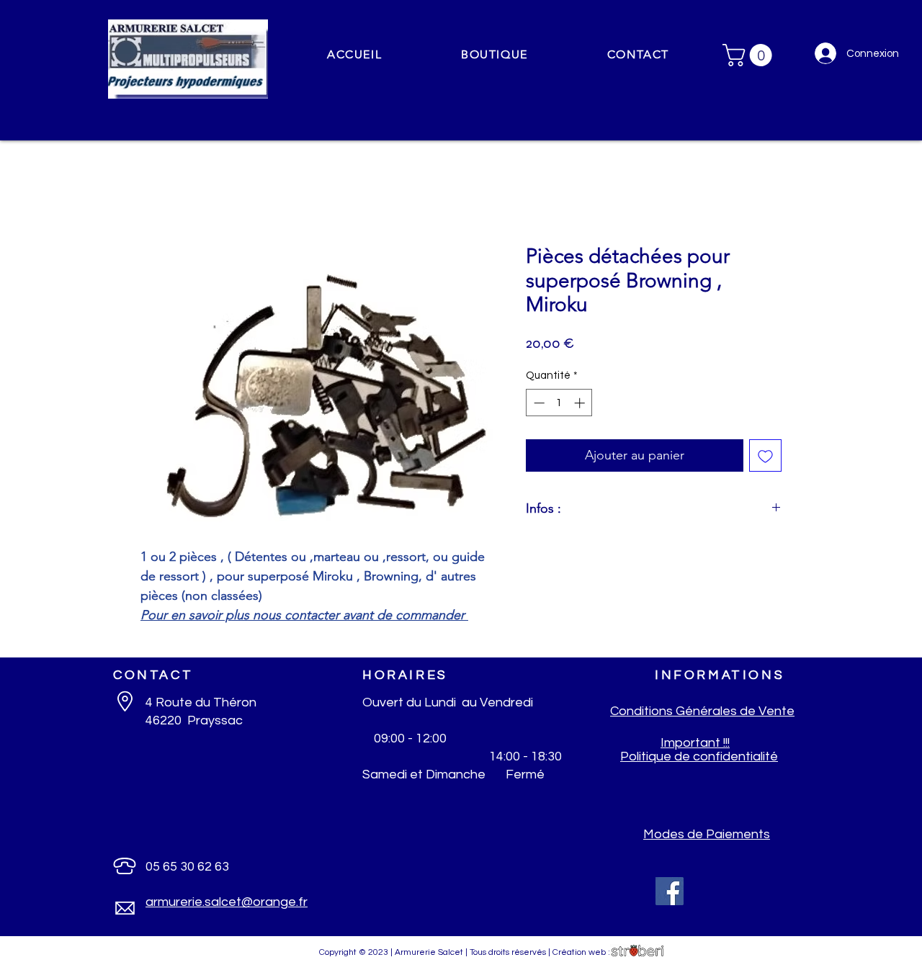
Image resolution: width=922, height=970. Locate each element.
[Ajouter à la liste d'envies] (765, 455)
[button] (494, 55)
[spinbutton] (559, 403)
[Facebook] (669, 891)
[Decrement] (537, 403)
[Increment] (581, 403)
